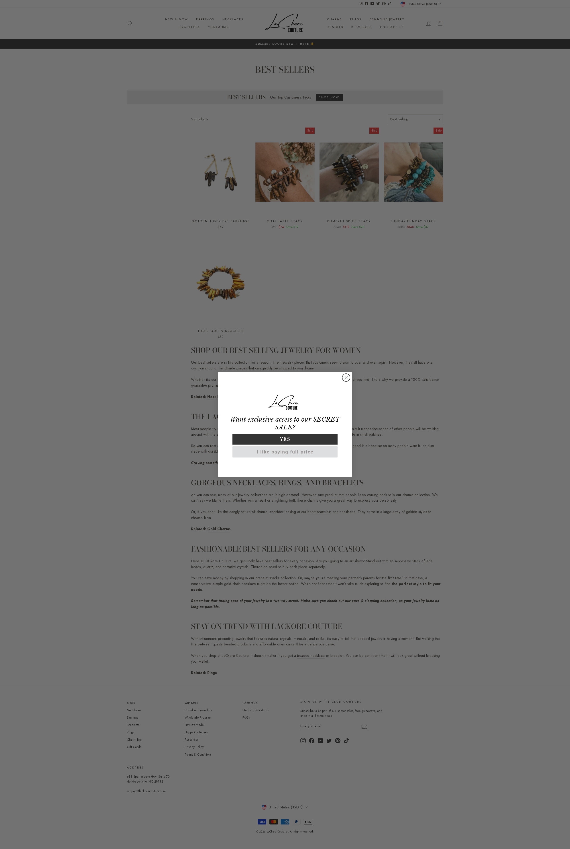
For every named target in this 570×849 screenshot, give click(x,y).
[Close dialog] (346, 377)
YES (285, 439)
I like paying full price (285, 451)
